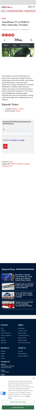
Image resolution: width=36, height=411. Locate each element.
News (4, 18)
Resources (3, 340)
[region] (18, 393)
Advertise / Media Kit (23, 356)
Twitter (21, 109)
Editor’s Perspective (5, 333)
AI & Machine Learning (23, 335)
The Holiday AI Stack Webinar (15, 11)
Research (3, 353)
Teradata (27, 164)
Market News (21, 328)
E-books (3, 358)
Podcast (3, 338)
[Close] (34, 378)
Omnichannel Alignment (24, 342)
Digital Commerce (22, 340)
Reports (3, 356)
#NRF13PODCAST (17, 164)
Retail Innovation (22, 338)
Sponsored (3, 342)
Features (3, 330)
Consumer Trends (22, 330)
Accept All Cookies (18, 407)
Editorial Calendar (22, 353)
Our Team (20, 351)
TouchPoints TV (7, 166)
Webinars (3, 351)
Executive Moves (22, 333)
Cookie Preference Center (18, 402)
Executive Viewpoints (6, 335)
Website (14, 109)
